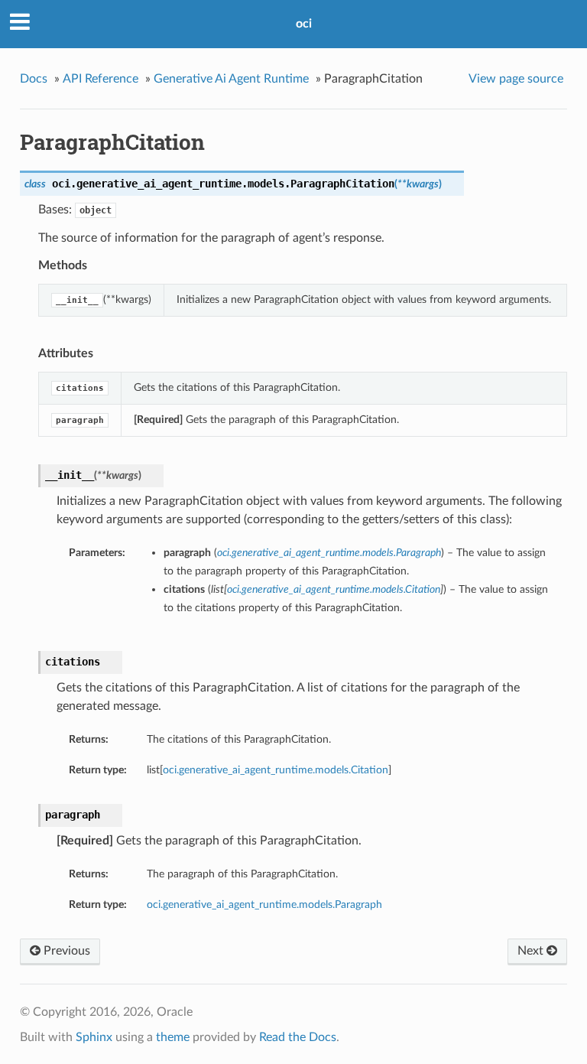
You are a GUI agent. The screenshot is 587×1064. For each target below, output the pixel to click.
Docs (33, 79)
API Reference (100, 79)
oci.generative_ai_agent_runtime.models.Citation (275, 770)
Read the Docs (297, 1037)
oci (304, 24)
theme (173, 1037)
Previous (65, 951)
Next (531, 951)
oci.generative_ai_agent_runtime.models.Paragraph (264, 904)
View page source (516, 79)
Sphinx (94, 1037)
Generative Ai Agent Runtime (231, 79)
